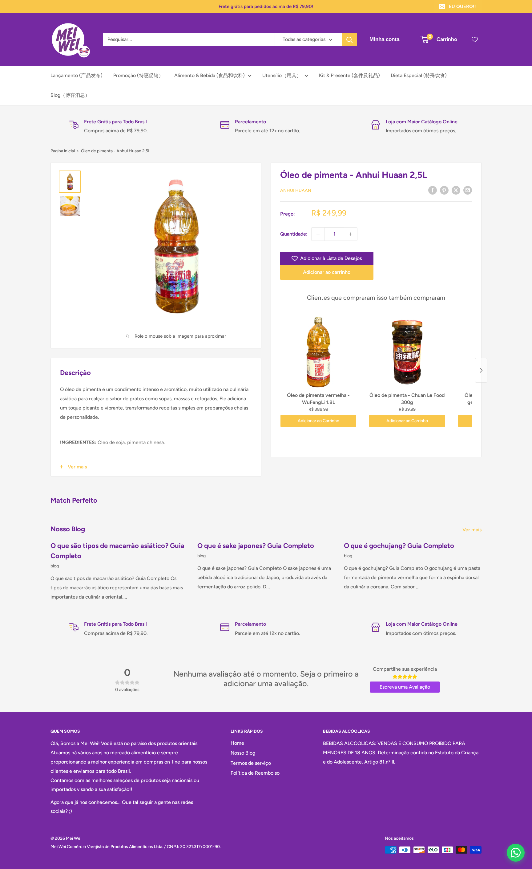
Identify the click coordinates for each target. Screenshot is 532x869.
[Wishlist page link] (475, 39)
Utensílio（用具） (281, 75)
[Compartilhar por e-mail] (467, 190)
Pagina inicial (62, 151)
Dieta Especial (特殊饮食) (419, 75)
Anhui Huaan (295, 190)
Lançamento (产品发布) (76, 75)
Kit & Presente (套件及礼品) (349, 75)
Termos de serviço (251, 763)
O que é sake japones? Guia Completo (255, 546)
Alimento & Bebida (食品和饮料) (209, 75)
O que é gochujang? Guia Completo (399, 546)
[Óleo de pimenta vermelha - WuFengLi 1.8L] (318, 351)
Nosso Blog (243, 753)
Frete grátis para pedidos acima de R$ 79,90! (266, 6)
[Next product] (481, 370)
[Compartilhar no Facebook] (432, 190)
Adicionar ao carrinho (326, 272)
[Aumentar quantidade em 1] (350, 234)
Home (237, 743)
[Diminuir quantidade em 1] (318, 234)
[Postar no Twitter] (456, 190)
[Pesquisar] (349, 39)
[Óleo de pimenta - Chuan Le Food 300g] (407, 351)
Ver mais (472, 530)
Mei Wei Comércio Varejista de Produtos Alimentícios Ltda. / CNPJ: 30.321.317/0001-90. (135, 846)
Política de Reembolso (255, 773)
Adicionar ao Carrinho (318, 420)
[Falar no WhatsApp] (516, 853)
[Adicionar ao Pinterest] (444, 190)
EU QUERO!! (462, 6)
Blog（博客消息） (70, 95)
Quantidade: (294, 234)
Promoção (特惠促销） (138, 75)
